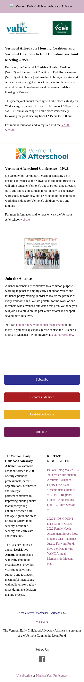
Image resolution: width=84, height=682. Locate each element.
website (25, 219)
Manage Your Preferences (52, 675)
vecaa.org (42, 621)
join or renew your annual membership (40, 324)
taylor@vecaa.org (62, 334)
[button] (42, 379)
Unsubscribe (24, 675)
